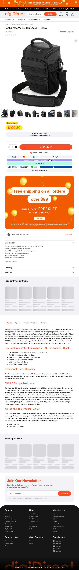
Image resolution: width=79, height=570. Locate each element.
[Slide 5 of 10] (35, 113)
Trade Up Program (58, 526)
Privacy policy (47, 567)
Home (6, 24)
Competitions (9, 543)
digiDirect (19, 567)
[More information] (48, 152)
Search (50, 14)
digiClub (31, 529)
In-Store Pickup (33, 521)
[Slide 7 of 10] (51, 113)
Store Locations (33, 516)
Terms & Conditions (10, 521)
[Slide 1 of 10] (4, 113)
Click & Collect (33, 519)
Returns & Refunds (10, 519)
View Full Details (11, 261)
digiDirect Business (10, 529)
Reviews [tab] (44, 323)
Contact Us (8, 524)
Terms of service (58, 567)
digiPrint (55, 514)
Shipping (7, 516)
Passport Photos (57, 524)
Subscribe (64, 493)
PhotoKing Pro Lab (58, 516)
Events (55, 521)
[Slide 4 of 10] (28, 113)
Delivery (8, 267)
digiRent (55, 531)
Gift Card (55, 529)
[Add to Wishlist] (76, 41)
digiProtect (56, 519)
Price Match (8, 526)
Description (10, 243)
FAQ (6, 514)
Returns (8, 272)
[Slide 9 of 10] (67, 113)
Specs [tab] (17, 323)
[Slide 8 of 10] (59, 113)
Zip (30, 541)
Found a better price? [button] (39, 133)
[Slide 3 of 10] (20, 113)
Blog (6, 546)
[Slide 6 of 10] (43, 113)
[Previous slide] (5, 72)
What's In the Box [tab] (30, 323)
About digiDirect (33, 514)
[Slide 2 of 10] (12, 113)
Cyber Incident (9, 531)
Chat (66, 234)
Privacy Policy (43, 498)
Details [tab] (9, 323)
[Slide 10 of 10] (74, 113)
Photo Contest (9, 541)
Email (70, 234)
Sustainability (33, 524)
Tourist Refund (33, 526)
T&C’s (34, 498)
